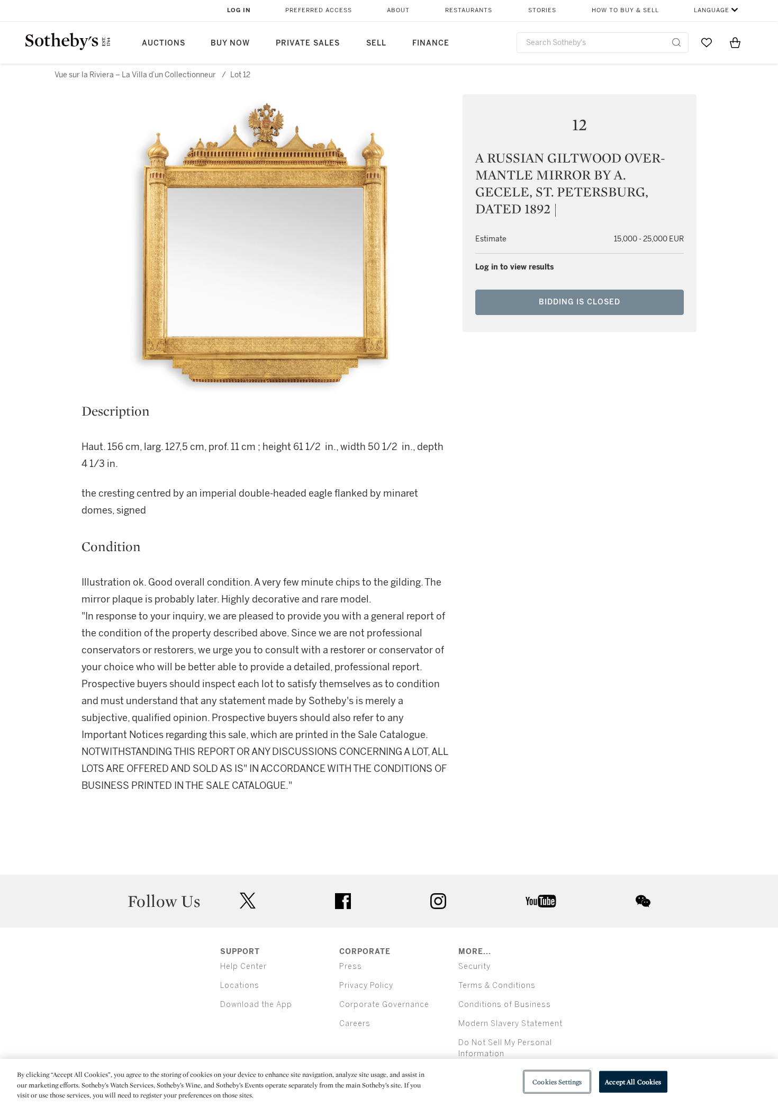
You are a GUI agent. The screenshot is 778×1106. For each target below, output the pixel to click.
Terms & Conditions (497, 985)
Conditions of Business (504, 1004)
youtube (541, 901)
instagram (438, 901)
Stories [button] (542, 10)
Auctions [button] (163, 43)
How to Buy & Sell (625, 10)
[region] (389, 1082)
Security (474, 966)
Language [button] (711, 10)
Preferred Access (318, 10)
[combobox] (603, 42)
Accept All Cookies (633, 1081)
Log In (239, 10)
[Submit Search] (676, 42)
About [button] (398, 10)
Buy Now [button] (230, 43)
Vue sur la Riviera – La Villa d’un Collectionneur (136, 74)
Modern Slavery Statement (510, 1023)
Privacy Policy (366, 985)
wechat (643, 901)
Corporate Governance (384, 1004)
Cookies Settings (557, 1081)
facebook (343, 901)
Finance (430, 43)
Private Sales (308, 43)
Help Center (243, 966)
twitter (248, 901)
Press (350, 966)
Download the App (256, 1004)
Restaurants (468, 10)
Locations (239, 985)
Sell (376, 43)
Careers (354, 1023)
